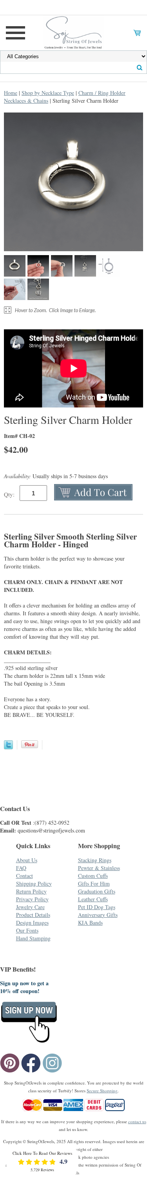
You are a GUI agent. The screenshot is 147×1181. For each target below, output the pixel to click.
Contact (24, 875)
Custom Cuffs (93, 875)
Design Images (32, 922)
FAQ (21, 868)
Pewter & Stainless (99, 868)
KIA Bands (90, 922)
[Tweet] (8, 747)
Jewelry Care (30, 907)
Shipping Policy (34, 883)
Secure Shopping (102, 1090)
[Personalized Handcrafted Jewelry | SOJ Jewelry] (74, 32)
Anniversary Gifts (98, 914)
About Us (26, 860)
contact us (137, 1121)
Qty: (9, 494)
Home (10, 92)
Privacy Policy (32, 899)
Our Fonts (27, 930)
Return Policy (31, 891)
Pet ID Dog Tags (96, 907)
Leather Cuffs (93, 899)
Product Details (33, 914)
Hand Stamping (33, 938)
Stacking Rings (94, 860)
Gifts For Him (94, 883)
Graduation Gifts (96, 891)
